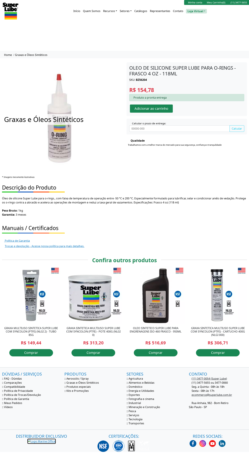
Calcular (237, 128)
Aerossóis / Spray (77, 378)
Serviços (134, 415)
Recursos (109, 11)
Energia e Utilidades (141, 391)
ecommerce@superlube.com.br (212, 395)
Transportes (136, 423)
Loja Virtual (195, 11)
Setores (125, 11)
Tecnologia (135, 419)
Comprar (31, 352)
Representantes (160, 11)
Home (7, 55)
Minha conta (194, 2)
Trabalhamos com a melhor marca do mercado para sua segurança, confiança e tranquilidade (175, 144)
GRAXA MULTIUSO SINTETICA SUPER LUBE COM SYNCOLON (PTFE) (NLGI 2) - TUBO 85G (31, 331)
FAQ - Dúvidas (13, 378)
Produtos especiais (78, 387)
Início (76, 11)
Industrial (135, 403)
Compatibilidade (14, 387)
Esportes (134, 395)
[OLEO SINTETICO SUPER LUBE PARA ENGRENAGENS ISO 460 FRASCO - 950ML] (156, 295)
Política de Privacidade (18, 391)
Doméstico (135, 387)
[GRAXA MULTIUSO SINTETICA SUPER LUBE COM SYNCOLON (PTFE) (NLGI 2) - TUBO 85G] (31, 295)
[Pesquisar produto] (211, 11)
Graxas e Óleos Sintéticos (31, 55)
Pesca (132, 411)
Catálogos (140, 11)
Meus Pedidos (13, 403)
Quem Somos (91, 11)
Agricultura (136, 378)
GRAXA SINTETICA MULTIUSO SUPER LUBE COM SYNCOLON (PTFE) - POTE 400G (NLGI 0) (93, 331)
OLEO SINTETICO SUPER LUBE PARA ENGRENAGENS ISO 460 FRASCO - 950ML (155, 329)
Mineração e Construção (144, 407)
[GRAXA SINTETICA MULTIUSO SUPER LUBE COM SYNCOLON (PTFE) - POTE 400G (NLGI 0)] (93, 295)
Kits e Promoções (77, 391)
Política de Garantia (17, 241)
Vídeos (8, 407)
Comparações (13, 383)
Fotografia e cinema (141, 399)
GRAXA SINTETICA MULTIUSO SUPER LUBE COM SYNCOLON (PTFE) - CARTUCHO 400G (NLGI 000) (218, 331)
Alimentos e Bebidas (141, 383)
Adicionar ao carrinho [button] (151, 108)
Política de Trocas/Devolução (22, 395)
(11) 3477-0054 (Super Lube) (209, 378)
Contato (178, 11)
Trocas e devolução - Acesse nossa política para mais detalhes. (44, 246)
